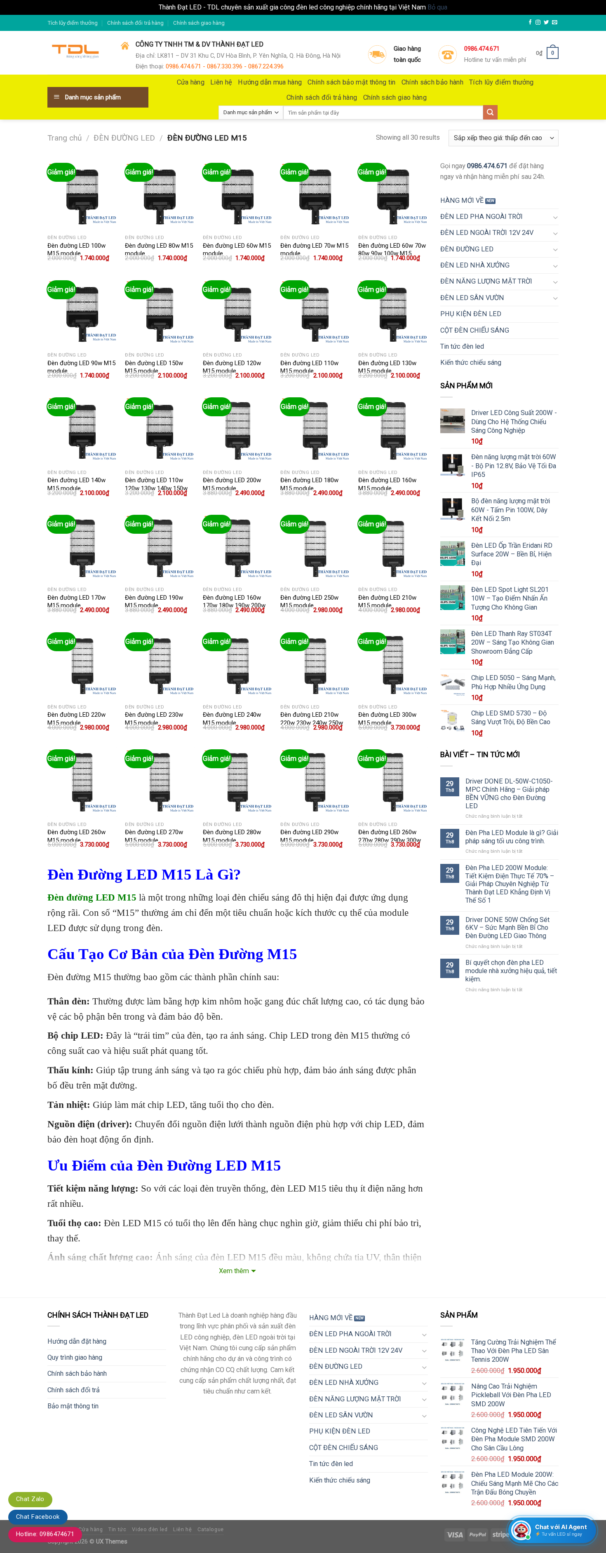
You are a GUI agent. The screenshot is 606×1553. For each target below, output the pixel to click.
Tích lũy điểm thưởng (72, 23)
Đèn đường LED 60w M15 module (237, 250)
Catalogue (210, 1529)
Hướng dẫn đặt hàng (76, 1341)
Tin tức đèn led (462, 346)
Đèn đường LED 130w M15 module (387, 367)
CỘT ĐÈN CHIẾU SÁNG (474, 330)
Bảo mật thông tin (73, 1406)
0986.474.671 (487, 166)
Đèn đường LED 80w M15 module (159, 250)
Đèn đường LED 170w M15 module (76, 602)
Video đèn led (149, 1529)
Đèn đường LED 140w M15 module (76, 484)
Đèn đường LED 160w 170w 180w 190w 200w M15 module (234, 605)
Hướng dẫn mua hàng (270, 82)
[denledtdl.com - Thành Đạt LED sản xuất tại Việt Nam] (77, 53)
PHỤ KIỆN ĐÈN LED (470, 314)
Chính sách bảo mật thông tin (351, 82)
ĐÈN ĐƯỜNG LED (124, 138)
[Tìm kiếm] (490, 112)
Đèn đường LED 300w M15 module (387, 719)
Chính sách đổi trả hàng (135, 23)
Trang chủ (64, 138)
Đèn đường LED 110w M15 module (309, 367)
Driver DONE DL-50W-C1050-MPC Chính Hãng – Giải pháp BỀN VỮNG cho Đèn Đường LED (509, 793)
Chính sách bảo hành (432, 82)
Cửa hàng (191, 82)
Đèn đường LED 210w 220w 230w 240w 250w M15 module (311, 722)
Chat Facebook (38, 1516)
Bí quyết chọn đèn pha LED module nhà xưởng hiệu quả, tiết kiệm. (511, 971)
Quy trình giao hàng (74, 1357)
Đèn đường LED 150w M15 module (154, 367)
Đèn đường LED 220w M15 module (76, 719)
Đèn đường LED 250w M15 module (309, 602)
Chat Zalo (30, 1499)
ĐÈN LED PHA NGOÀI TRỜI (481, 217)
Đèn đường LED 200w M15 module (232, 484)
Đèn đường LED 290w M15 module (309, 836)
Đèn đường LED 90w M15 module (81, 367)
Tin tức (117, 1529)
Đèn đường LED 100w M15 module (76, 250)
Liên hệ (221, 82)
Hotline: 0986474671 (45, 1534)
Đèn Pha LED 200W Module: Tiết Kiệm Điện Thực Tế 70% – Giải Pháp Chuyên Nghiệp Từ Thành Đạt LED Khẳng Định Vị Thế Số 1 (509, 884)
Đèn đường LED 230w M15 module (154, 719)
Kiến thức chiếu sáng (470, 362)
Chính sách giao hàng (199, 23)
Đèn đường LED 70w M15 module (314, 250)
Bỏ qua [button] (437, 7)
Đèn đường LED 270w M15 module (154, 836)
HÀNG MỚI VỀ (462, 200)
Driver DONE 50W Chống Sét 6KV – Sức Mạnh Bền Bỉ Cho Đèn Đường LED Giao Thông (507, 928)
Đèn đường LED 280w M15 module (232, 836)
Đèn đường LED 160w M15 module (387, 484)
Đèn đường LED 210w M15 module (387, 602)
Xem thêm (234, 1271)
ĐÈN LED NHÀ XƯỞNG (475, 265)
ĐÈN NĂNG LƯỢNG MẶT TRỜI (486, 281)
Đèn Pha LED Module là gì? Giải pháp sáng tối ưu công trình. (511, 837)
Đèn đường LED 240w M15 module (232, 719)
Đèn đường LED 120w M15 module (232, 367)
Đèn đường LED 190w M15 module (154, 602)
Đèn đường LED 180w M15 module (309, 484)
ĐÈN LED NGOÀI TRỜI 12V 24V (486, 233)
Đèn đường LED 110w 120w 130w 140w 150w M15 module (156, 488)
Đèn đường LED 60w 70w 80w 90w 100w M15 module (392, 253)
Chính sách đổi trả (73, 1390)
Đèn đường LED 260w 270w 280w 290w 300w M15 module (389, 840)
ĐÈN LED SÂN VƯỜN (472, 298)
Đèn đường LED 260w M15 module (76, 836)
